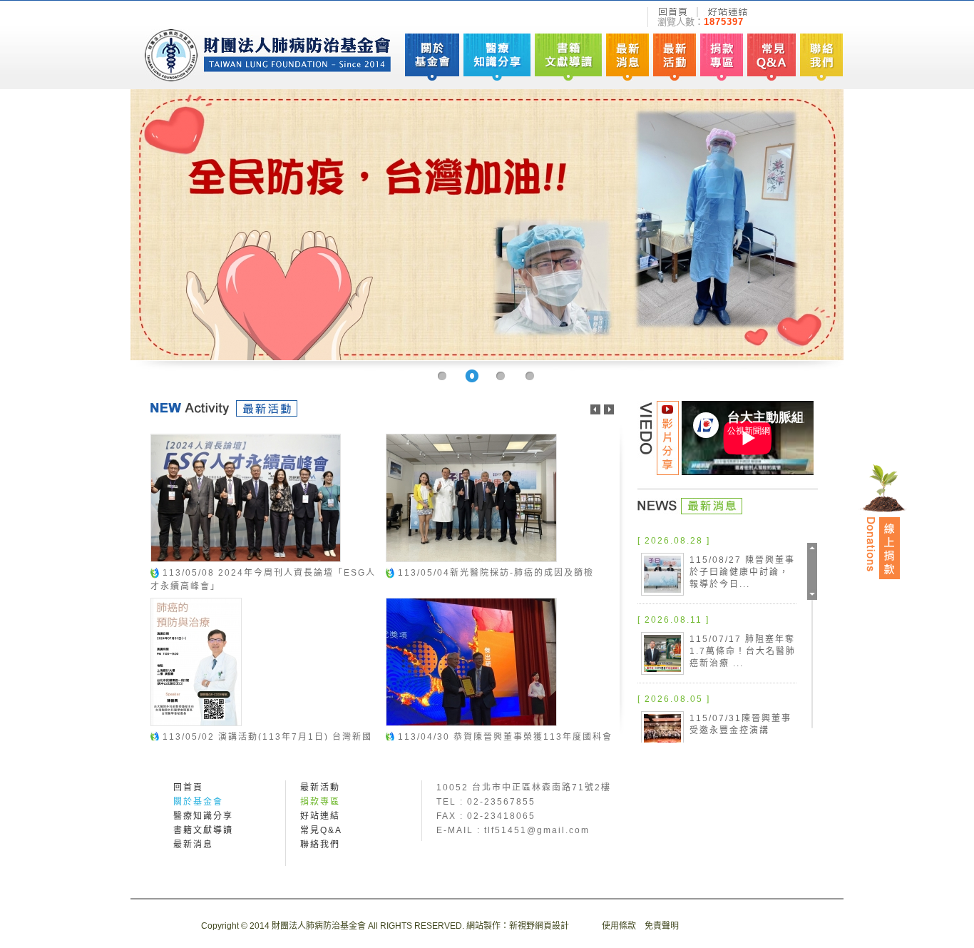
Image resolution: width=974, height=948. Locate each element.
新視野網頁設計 (539, 926)
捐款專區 (320, 802)
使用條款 (619, 926)
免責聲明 (662, 926)
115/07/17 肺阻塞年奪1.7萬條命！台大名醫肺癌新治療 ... (743, 651)
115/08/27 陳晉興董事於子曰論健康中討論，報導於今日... (742, 572)
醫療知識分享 (203, 816)
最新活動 (320, 787)
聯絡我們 (320, 845)
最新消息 (193, 845)
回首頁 (188, 787)
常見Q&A (321, 830)
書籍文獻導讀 (203, 830)
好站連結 (320, 816)
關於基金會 (198, 802)
